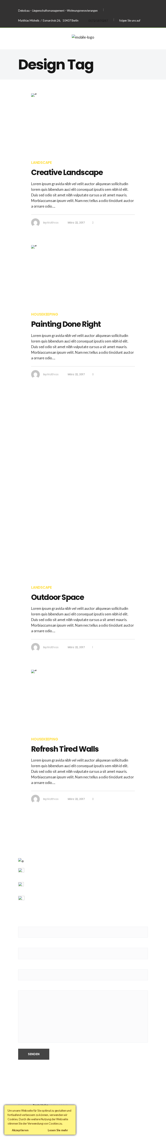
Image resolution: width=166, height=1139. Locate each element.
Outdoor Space (57, 597)
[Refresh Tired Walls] (83, 700)
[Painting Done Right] (83, 275)
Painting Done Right (66, 324)
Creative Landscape (67, 172)
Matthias (52, 222)
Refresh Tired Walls (65, 749)
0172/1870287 (98, 20)
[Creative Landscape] (83, 123)
